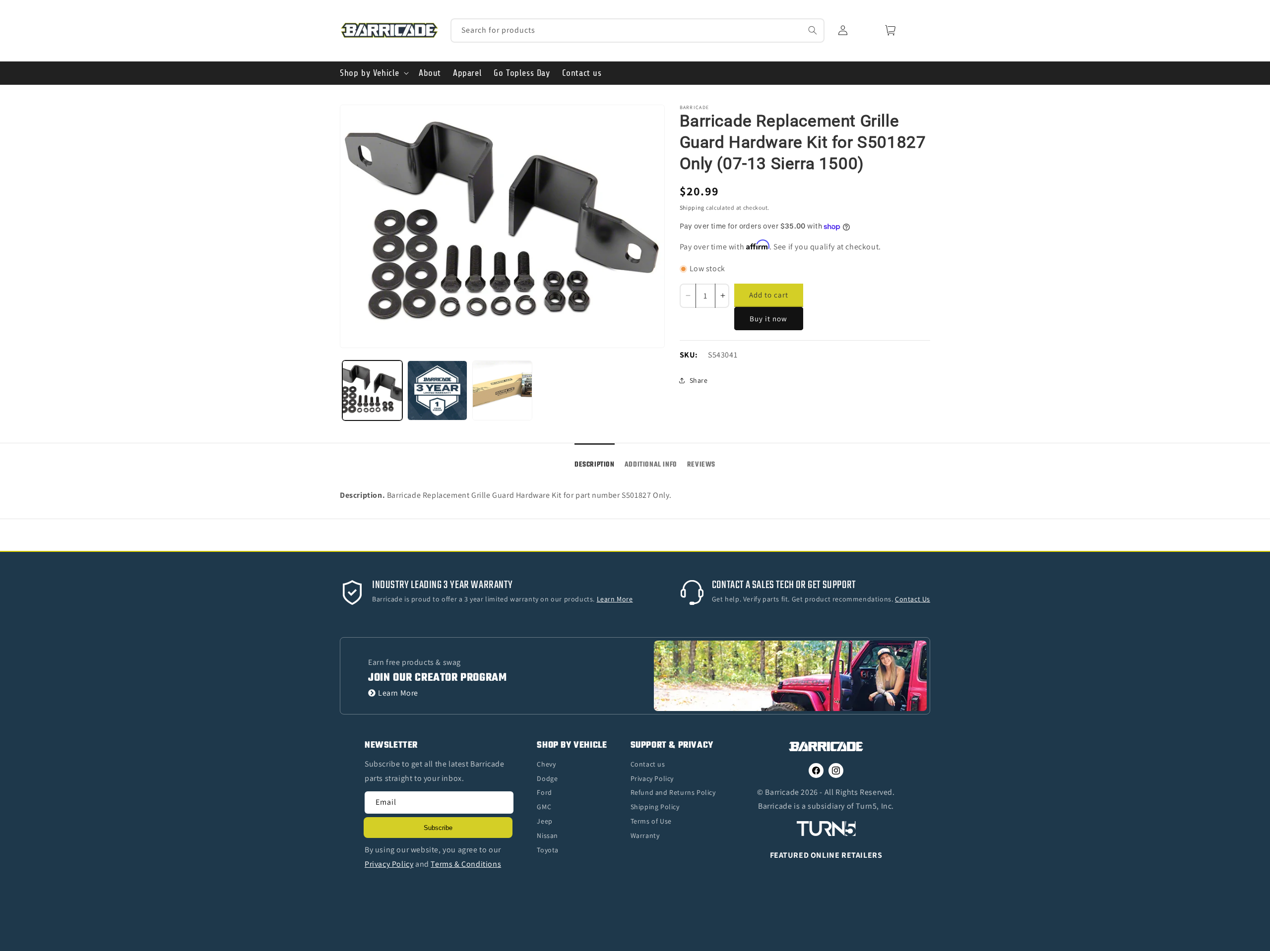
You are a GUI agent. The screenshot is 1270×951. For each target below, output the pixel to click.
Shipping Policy (655, 806)
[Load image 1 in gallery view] (372, 390)
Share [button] (699, 380)
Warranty (645, 835)
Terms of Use (651, 821)
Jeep (544, 821)
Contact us (648, 764)
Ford (544, 792)
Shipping (692, 207)
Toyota (548, 849)
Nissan (547, 835)
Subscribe (438, 828)
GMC (544, 806)
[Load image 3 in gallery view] (502, 390)
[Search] (813, 30)
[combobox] (637, 30)
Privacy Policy (652, 778)
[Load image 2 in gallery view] (437, 390)
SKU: (689, 355)
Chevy (546, 764)
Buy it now (768, 318)
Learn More (398, 693)
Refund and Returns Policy (673, 792)
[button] (373, 73)
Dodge (547, 778)
